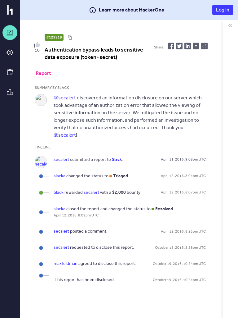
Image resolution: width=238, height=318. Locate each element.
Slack (59, 192)
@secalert (65, 98)
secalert (91, 192)
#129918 (54, 37)
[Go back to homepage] (10, 10)
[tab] (43, 74)
